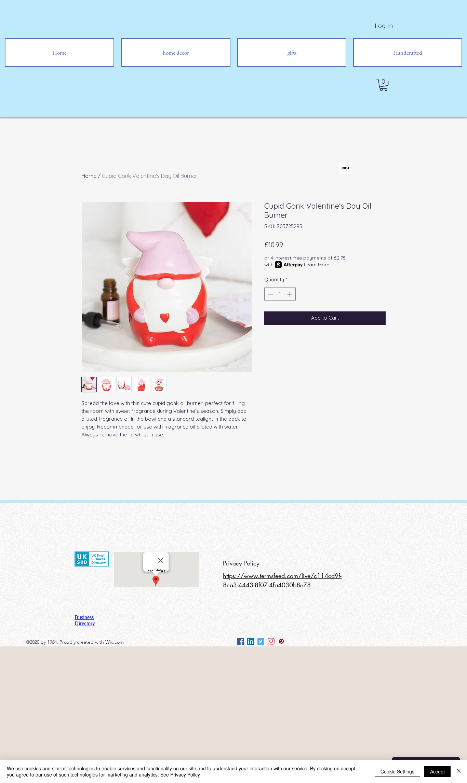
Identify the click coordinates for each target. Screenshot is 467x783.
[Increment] (290, 294)
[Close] (459, 771)
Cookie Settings (397, 771)
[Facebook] (240, 641)
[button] (383, 85)
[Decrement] (270, 294)
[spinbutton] (280, 294)
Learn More (316, 265)
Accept (437, 771)
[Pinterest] (281, 641)
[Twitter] (260, 641)
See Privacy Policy (180, 774)
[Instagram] (271, 641)
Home (88, 175)
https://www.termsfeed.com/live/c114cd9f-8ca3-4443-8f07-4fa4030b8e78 (282, 580)
